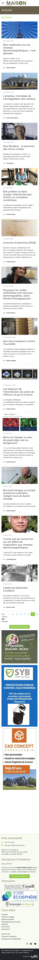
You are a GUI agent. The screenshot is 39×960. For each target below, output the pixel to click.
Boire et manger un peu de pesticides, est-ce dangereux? (17, 440)
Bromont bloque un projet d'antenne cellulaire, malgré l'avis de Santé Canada (19, 494)
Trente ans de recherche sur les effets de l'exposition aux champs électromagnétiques (18, 543)
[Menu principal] (3, 3)
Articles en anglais (8, 917)
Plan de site (6, 934)
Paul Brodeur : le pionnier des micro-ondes (18, 147)
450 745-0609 (9, 842)
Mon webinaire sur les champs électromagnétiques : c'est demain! (19, 49)
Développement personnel (11, 922)
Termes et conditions (9, 936)
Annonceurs (6, 929)
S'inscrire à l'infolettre (19, 627)
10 (20, 614)
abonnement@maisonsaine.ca (14, 845)
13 (33, 614)
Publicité (5, 924)
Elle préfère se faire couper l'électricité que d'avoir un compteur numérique (17, 196)
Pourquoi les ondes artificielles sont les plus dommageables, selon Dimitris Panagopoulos (17, 294)
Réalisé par (26, 956)
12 (29, 614)
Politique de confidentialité (11, 939)
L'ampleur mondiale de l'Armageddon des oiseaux (19, 97)
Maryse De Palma (8, 919)
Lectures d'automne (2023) (19, 242)
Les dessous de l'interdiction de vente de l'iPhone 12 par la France (18, 392)
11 (24, 614)
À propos (5, 914)
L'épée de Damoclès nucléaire (15, 589)
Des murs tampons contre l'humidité (19, 342)
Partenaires (6, 927)
